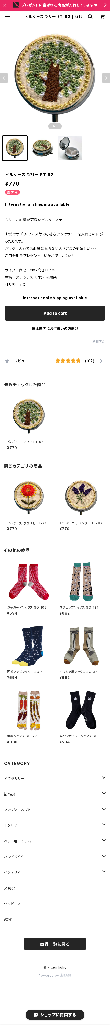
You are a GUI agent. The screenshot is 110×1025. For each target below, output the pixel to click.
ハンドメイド (14, 857)
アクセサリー (14, 778)
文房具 (9, 888)
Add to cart (55, 313)
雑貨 (8, 919)
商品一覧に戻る (55, 944)
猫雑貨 (9, 794)
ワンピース (12, 903)
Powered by (49, 975)
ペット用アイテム (17, 841)
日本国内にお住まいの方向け (55, 328)
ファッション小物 (19, 810)
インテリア (12, 872)
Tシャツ (12, 825)
